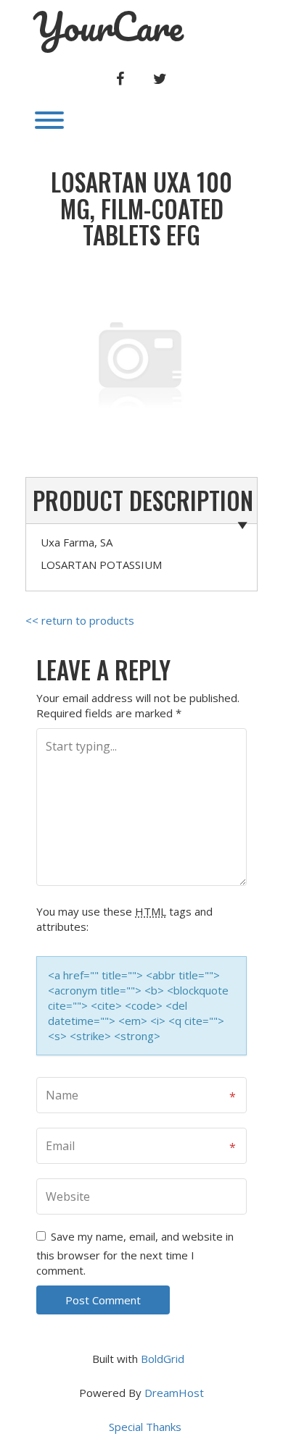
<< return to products (79, 620)
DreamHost (174, 1392)
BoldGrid (162, 1358)
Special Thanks (145, 1426)
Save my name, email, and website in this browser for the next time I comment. (135, 1253)
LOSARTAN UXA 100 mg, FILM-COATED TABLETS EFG (141, 208)
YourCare (108, 26)
